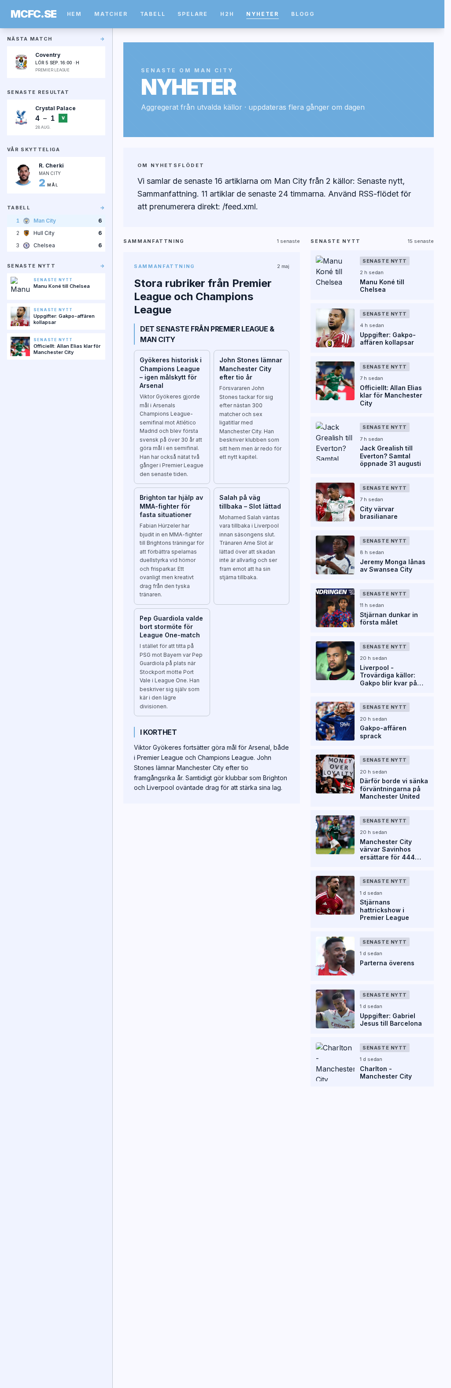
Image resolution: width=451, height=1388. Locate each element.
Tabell (153, 14)
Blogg (303, 14)
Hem (74, 14)
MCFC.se (33, 14)
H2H (227, 14)
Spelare (192, 14)
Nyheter (262, 14)
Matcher (111, 14)
